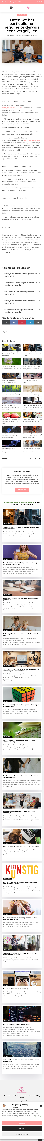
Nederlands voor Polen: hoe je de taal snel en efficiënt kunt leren (20, 918)
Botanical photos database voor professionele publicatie (20, 599)
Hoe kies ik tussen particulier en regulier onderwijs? (22, 311)
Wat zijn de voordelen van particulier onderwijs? (22, 275)
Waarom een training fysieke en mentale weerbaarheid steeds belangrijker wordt (31, 450)
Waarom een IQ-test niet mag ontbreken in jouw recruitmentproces (21, 705)
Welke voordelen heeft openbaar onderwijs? (22, 293)
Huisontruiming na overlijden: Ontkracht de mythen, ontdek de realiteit (11, 353)
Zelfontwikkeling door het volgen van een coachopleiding (19, 741)
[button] (41, 1106)
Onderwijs (22, 15)
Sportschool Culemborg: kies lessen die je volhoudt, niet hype (11, 421)
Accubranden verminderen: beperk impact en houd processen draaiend (10, 435)
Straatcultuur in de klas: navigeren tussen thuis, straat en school (32, 353)
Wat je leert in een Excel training (15, 989)
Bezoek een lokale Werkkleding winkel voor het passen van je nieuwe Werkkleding (32, 435)
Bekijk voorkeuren (22, 1134)
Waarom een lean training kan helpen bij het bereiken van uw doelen (20, 954)
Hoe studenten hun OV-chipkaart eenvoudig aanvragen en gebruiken (20, 563)
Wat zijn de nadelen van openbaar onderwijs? (22, 302)
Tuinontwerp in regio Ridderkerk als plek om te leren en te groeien (11, 368)
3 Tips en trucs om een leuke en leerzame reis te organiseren (21, 1060)
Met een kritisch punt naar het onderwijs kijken (21, 847)
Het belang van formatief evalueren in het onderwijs (19, 812)
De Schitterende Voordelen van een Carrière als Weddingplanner (21, 776)
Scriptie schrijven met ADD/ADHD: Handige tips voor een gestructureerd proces (21, 670)
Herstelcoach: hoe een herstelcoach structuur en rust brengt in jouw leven (11, 450)
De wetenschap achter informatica (16, 1024)
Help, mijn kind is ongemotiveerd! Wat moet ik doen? (20, 634)
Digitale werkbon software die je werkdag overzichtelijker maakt (32, 368)
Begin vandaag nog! (22, 471)
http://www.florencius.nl (12, 108)
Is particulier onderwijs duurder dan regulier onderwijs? (22, 284)
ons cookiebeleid (35, 1117)
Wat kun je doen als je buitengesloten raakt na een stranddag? (10, 407)
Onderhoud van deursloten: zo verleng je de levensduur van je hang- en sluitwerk (32, 407)
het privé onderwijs (32, 140)
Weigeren (22, 1128)
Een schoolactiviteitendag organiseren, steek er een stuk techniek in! (21, 883)
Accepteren (22, 1123)
